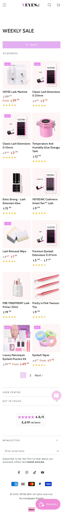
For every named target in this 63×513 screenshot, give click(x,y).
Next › (39, 375)
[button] (49, 5)
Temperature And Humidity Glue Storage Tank (46, 147)
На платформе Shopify (31, 498)
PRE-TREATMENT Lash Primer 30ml (16, 305)
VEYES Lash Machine (15, 91)
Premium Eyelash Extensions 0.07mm (44, 253)
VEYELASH (25, 494)
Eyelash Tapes (40, 355)
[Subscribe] (58, 451)
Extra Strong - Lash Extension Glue (14, 201)
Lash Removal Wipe (14, 251)
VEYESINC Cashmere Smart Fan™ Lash (45, 201)
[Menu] (4, 5)
